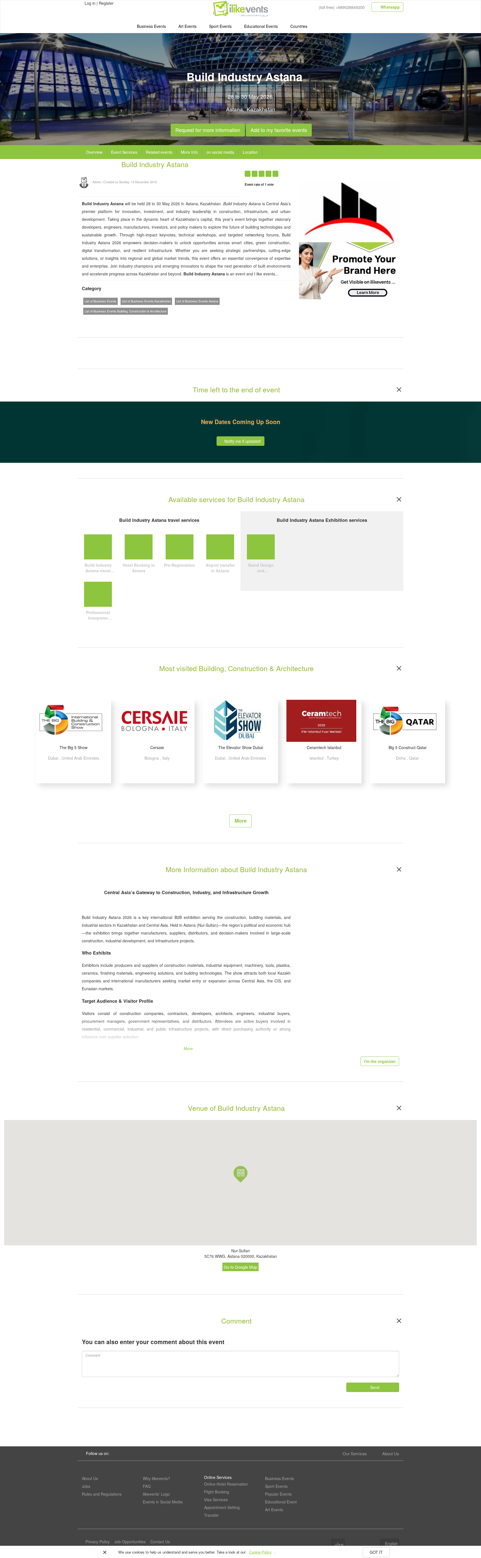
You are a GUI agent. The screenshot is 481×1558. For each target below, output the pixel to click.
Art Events (187, 26)
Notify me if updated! (242, 441)
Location (250, 152)
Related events (159, 152)
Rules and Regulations (102, 1494)
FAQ (147, 1486)
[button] (240, 1174)
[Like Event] (364, 170)
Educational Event (281, 1502)
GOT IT (376, 1552)
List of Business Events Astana (197, 301)
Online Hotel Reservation (226, 1484)
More (241, 820)
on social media (220, 152)
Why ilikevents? (156, 1478)
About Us (390, 1453)
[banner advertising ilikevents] (349, 270)
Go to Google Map (240, 1267)
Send (374, 1387)
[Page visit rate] (342, 170)
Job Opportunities (130, 1541)
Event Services (124, 152)
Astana (234, 109)
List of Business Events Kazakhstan (146, 301)
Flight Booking (216, 1492)
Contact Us (160, 1541)
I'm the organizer (380, 1061)
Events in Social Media (163, 1502)
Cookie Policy (260, 1552)
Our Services (355, 1453)
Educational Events (261, 26)
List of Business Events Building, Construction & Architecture (125, 311)
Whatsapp (389, 7)
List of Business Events (100, 301)
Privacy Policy (97, 1541)
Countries (298, 26)
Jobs (86, 1486)
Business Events (151, 26)
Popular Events (278, 1494)
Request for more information (207, 128)
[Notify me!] (353, 170)
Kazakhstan (261, 109)
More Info (189, 152)
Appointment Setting (222, 1507)
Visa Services (216, 1499)
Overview (94, 152)
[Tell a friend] (375, 170)
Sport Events (220, 26)
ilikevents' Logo (156, 1494)
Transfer (211, 1515)
